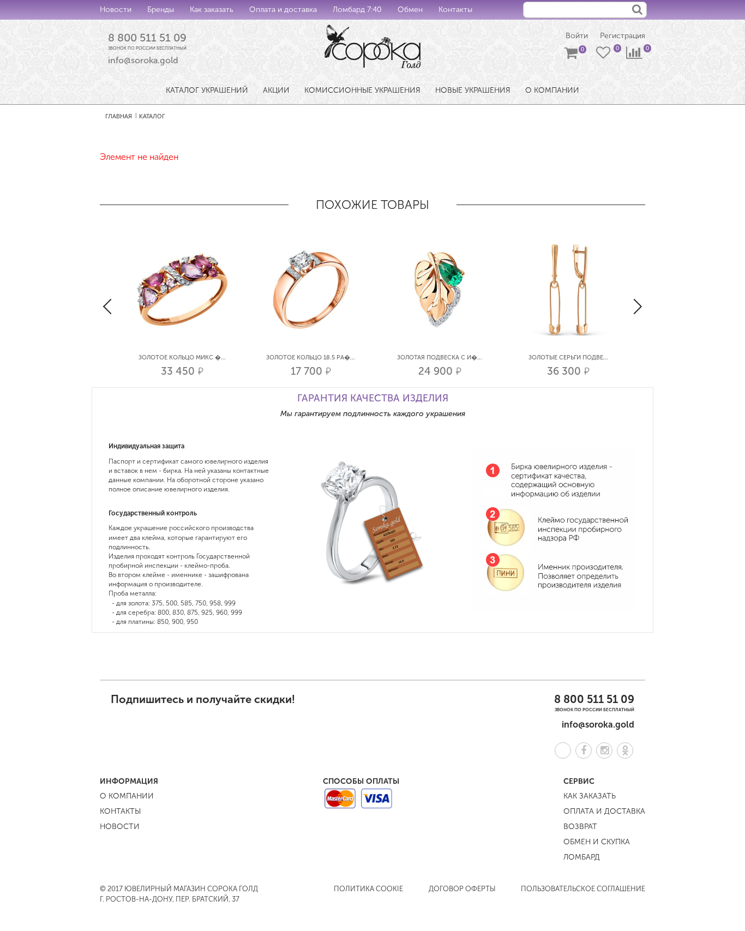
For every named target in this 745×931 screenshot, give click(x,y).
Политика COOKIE (368, 889)
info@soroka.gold (143, 60)
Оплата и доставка (283, 9)
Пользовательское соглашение (583, 889)
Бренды (160, 9)
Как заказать (211, 9)
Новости (115, 9)
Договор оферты (462, 889)
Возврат (580, 826)
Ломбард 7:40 (357, 9)
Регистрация (622, 35)
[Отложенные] (604, 55)
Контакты (455, 9)
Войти (577, 35)
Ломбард (581, 857)
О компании (127, 796)
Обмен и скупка (596, 841)
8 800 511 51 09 (147, 37)
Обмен (410, 9)
